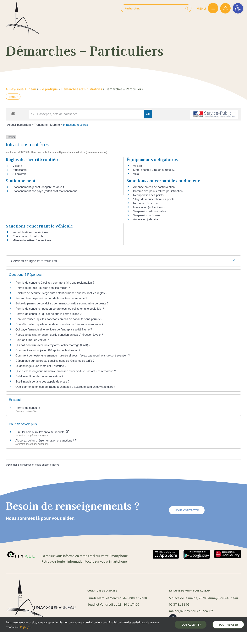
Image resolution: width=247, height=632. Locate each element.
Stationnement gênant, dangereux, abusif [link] (38, 187)
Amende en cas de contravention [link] (154, 187)
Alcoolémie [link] (19, 173)
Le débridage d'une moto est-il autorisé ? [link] (40, 365)
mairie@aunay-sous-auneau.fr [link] (191, 610)
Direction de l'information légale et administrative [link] (33, 464)
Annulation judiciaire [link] (145, 219)
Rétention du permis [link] (145, 203)
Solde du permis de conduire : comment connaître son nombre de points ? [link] (61, 303)
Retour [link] (13, 97)
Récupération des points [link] (148, 195)
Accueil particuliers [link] (19, 124)
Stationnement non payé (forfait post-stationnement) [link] (45, 191)
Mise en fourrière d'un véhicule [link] (32, 240)
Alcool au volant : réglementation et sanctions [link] (44, 440)
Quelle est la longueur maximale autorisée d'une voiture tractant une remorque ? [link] (65, 371)
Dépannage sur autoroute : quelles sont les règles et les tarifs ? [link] (54, 360)
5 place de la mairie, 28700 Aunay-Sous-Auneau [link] (203, 598)
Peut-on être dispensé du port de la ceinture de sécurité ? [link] (51, 298)
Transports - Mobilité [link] (47, 124)
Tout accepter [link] (190, 624)
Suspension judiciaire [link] (146, 215)
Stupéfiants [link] (20, 169)
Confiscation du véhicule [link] (28, 236)
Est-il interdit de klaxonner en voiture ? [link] (39, 376)
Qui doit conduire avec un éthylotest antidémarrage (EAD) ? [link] (52, 345)
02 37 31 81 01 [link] (179, 604)
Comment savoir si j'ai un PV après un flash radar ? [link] (47, 350)
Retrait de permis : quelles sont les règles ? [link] (42, 287)
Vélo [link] (136, 173)
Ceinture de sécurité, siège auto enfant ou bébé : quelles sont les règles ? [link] (61, 293)
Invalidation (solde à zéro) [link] (149, 207)
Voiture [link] (137, 165)
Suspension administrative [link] (149, 211)
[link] (238, 8)
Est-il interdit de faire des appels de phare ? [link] (42, 381)
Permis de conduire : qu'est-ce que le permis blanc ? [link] (48, 313)
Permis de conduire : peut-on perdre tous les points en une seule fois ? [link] (59, 308)
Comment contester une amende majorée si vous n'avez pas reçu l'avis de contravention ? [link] (72, 355)
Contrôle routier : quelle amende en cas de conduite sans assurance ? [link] (59, 324)
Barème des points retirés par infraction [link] (158, 191)
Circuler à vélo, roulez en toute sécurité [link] (40, 432)
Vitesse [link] (17, 165)
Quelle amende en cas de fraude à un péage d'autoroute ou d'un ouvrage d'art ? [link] (65, 386)
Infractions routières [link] (75, 124)
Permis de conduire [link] (27, 407)
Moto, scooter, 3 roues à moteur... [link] (154, 169)
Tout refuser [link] (228, 624)
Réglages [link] (25, 627)
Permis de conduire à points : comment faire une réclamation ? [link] (54, 282)
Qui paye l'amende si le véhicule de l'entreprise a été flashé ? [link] (53, 329)
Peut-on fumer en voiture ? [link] (32, 339)
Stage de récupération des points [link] (153, 199)
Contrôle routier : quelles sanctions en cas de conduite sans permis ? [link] (58, 319)
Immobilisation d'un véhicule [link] (30, 232)
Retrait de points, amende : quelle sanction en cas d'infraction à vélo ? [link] (59, 334)
